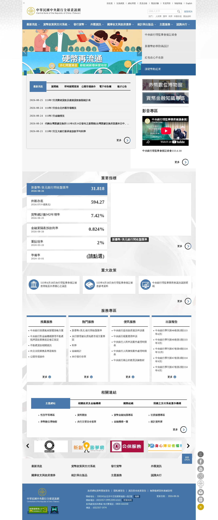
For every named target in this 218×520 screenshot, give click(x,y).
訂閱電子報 (200, 499)
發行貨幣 (79, 24)
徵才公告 (122, 86)
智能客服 (178, 3)
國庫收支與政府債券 (119, 24)
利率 (170, 16)
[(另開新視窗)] (82, 52)
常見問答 (167, 3)
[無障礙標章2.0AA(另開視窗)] (38, 512)
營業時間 (127, 500)
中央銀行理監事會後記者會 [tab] (161, 34)
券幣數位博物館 (48, 421)
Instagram (200, 476)
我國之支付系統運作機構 (167, 403)
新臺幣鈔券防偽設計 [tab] (157, 46)
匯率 (165, 16)
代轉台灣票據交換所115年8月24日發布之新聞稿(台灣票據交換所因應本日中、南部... (89, 123)
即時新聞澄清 (72, 86)
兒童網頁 (120, 3)
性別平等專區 (47, 415)
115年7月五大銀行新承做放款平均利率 (65, 131)
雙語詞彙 (155, 3)
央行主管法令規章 (86, 421)
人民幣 (158, 16)
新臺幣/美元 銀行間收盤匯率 (87, 330)
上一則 (24, 55)
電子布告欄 (105, 86)
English (189, 3)
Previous (27, 445)
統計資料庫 (157, 421)
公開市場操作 (88, 86)
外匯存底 (178, 16)
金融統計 (76, 351)
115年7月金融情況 (55, 116)
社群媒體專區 (158, 415)
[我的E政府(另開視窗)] (54, 512)
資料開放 (82, 415)
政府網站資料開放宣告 (99, 491)
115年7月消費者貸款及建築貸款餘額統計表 (68, 100)
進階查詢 (188, 12)
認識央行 (181, 24)
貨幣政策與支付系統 (55, 24)
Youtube (200, 469)
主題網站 (51, 403)
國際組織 (128, 403)
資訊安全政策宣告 (137, 491)
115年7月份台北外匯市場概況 (60, 108)
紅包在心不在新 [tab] (154, 57)
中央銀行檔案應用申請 (125, 336)
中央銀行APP (200, 484)
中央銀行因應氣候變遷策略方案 (46, 330)
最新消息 (32, 24)
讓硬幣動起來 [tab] (153, 69)
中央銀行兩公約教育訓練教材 (129, 360)
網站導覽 (132, 3)
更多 (119, 140)
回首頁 (110, 3)
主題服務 (165, 24)
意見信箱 (143, 3)
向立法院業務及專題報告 (43, 351)
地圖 (137, 496)
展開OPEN (187, 459)
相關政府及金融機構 (89, 403)
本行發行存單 (79, 356)
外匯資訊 (95, 24)
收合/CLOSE (200, 507)
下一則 (139, 55)
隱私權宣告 (119, 491)
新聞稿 (54, 86)
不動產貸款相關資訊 (41, 345)
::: (24, 3)
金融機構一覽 (121, 421)
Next (188, 445)
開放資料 (187, 16)
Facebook (200, 461)
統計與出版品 (145, 24)
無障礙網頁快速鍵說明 (161, 491)
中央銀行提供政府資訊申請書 (129, 330)
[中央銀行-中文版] (54, 11)
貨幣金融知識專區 (123, 415)
